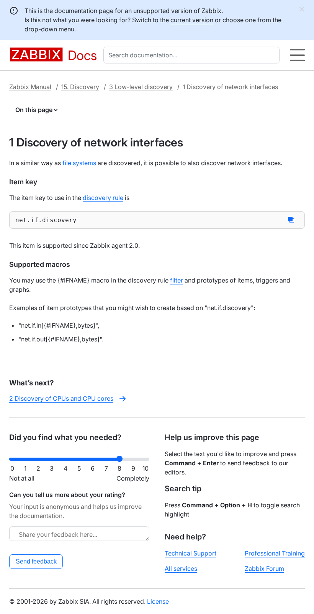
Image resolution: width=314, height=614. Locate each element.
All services (181, 568)
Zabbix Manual (30, 87)
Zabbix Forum (264, 568)
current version (191, 20)
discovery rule (103, 197)
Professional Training (275, 553)
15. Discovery (80, 87)
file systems (79, 163)
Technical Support (190, 553)
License (158, 601)
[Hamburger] (297, 55)
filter (176, 280)
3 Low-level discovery (141, 87)
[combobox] (193, 55)
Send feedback (36, 561)
